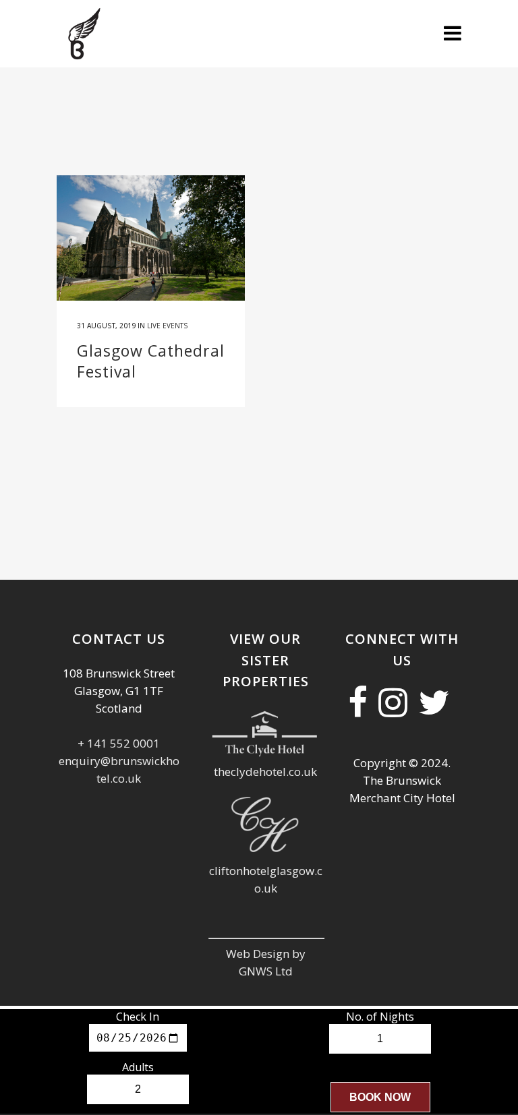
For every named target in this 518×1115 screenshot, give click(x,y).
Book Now (380, 1097)
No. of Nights (380, 1016)
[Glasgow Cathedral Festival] (151, 238)
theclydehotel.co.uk (265, 771)
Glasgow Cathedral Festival (151, 361)
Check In (137, 1016)
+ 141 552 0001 (119, 743)
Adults (138, 1067)
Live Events (167, 325)
